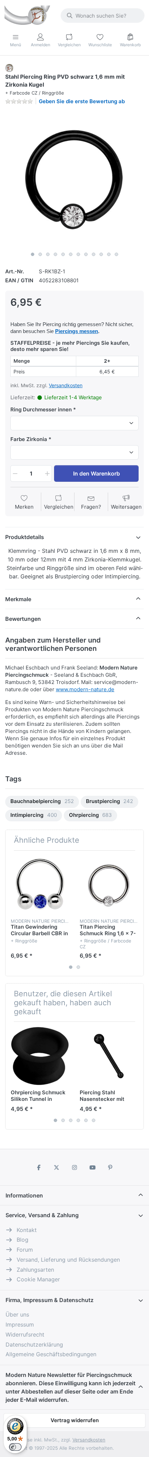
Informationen (24, 1195)
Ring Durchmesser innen (41, 409)
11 (109, 254)
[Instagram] (74, 1167)
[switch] (15, 1447)
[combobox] (102, 15)
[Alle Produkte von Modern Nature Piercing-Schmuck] (9, 67)
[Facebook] (38, 1167)
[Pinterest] (110, 1167)
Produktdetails (24, 537)
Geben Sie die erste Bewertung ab (82, 101)
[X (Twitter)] (56, 1167)
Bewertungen (23, 618)
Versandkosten (65, 385)
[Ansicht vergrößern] (74, 179)
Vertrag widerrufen (75, 1420)
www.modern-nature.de (85, 689)
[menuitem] (42, 802)
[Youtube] (92, 1167)
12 (116, 254)
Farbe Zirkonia (28, 439)
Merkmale (18, 599)
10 (101, 254)
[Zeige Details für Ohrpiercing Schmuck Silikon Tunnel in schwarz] (40, 1056)
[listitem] (74, 179)
